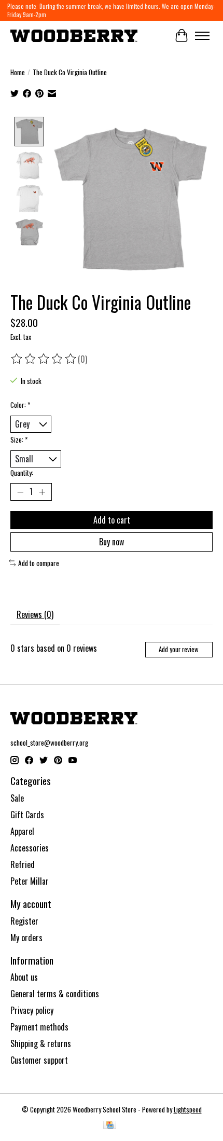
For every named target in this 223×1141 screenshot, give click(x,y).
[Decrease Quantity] (20, 492)
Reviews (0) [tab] (35, 614)
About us (24, 977)
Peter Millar (29, 881)
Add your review (179, 649)
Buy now (111, 541)
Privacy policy (31, 1010)
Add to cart (111, 520)
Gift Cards (27, 814)
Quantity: (21, 473)
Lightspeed (188, 1109)
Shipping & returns (40, 1043)
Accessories (29, 848)
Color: (20, 405)
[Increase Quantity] (42, 492)
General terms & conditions (54, 993)
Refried (22, 864)
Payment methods (39, 1027)
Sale (17, 798)
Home (17, 72)
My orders (26, 937)
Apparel (22, 831)
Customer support (39, 1060)
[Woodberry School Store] (73, 35)
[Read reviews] (44, 359)
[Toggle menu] (202, 35)
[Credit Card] (109, 1126)
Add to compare (38, 563)
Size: (18, 439)
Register (24, 921)
